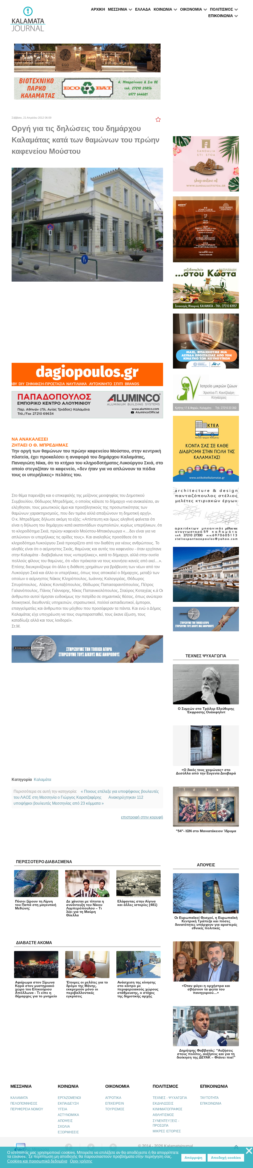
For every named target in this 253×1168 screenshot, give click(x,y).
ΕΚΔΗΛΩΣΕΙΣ (163, 1103)
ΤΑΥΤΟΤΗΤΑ (209, 1098)
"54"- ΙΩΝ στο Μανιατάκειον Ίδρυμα (206, 831)
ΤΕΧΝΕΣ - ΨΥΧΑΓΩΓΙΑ (170, 1098)
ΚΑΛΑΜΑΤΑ (19, 1098)
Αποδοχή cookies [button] (226, 1158)
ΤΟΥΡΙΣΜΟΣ (114, 1109)
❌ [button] (249, 1151)
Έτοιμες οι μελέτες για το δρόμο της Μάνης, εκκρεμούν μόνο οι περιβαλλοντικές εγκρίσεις (87, 989)
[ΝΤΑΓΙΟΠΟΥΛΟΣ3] (87, 376)
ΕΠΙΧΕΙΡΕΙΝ (114, 1103)
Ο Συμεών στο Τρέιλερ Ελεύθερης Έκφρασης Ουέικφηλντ (206, 710)
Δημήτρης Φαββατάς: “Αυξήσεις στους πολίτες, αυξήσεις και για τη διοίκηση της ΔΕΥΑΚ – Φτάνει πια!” (206, 1053)
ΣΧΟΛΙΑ (64, 1126)
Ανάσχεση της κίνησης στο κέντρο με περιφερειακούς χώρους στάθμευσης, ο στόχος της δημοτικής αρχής (137, 989)
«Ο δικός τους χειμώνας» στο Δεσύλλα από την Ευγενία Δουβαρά (206, 771)
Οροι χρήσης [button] (81, 1161)
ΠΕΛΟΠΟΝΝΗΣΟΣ (23, 1103)
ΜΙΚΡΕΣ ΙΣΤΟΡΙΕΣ (167, 1131)
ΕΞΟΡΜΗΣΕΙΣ (68, 1132)
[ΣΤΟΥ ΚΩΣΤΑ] (206, 290)
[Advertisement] (87, 322)
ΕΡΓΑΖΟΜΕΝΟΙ (69, 1098)
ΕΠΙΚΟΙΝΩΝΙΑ (210, 1103)
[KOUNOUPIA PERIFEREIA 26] (206, 343)
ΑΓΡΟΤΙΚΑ (113, 1098)
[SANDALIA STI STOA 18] (206, 166)
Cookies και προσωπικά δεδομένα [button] (37, 1161)
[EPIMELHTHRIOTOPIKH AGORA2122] (87, 651)
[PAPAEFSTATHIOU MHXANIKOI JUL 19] (206, 576)
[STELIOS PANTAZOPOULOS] (206, 516)
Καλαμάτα (42, 779)
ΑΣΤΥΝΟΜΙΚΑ (68, 1115)
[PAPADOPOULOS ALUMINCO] (87, 407)
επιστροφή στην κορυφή (142, 817)
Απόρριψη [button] (193, 1158)
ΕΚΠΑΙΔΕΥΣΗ (68, 1103)
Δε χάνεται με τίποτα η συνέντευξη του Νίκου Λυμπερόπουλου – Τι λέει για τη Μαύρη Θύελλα (85, 908)
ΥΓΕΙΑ (62, 1109)
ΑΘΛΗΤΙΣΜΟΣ (163, 1115)
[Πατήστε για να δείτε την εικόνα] (87, 224)
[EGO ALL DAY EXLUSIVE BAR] (87, 60)
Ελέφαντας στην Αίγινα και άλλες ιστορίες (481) (137, 903)
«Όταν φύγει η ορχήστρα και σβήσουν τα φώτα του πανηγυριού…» (206, 989)
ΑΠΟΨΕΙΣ (65, 1121)
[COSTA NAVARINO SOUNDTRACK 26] (206, 231)
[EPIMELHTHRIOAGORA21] (206, 621)
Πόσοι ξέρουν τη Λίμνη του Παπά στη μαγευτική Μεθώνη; (35, 904)
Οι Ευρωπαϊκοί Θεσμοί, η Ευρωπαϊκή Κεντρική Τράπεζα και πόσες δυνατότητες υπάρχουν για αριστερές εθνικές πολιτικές (206, 923)
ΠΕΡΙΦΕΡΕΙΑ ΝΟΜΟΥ (26, 1109)
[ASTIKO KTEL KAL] (206, 451)
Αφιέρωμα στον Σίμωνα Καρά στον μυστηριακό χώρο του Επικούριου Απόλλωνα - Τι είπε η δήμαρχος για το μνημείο (36, 989)
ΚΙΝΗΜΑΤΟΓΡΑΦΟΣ (167, 1109)
